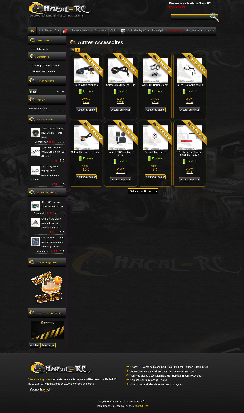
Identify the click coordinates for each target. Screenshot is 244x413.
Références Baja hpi (43, 71)
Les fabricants (40, 49)
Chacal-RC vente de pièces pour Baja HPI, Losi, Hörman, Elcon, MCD (169, 366)
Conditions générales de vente (147, 384)
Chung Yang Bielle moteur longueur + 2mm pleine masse (51, 223)
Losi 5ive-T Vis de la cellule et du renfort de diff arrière (52, 152)
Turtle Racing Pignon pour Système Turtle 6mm (52, 133)
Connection (179, 7)
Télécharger (48, 345)
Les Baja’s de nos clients (46, 65)
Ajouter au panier (86, 109)
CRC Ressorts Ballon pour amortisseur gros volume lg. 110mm (52, 242)
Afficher (34, 345)
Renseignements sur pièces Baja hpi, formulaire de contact (163, 371)
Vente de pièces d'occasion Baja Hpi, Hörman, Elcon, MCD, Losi (166, 375)
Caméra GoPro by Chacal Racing (148, 379)
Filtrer (33, 92)
